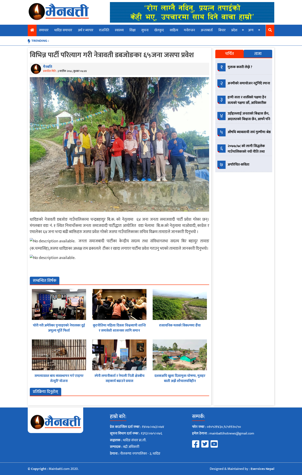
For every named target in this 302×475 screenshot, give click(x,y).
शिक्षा (132, 30)
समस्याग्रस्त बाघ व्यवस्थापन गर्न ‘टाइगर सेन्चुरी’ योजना (59, 378)
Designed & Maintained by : (242, 469)
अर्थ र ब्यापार (85, 30)
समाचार (43, 30)
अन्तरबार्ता (207, 30)
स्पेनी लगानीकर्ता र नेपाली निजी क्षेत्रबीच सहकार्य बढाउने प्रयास (119, 378)
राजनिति (104, 30)
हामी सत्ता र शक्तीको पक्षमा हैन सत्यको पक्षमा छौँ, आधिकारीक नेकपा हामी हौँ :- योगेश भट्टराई (247, 102)
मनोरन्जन (189, 30)
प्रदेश (234, 30)
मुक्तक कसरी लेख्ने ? (240, 67)
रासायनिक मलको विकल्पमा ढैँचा (180, 325)
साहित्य (174, 30)
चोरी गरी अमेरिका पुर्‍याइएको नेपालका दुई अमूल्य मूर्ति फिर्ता (59, 328)
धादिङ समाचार (63, 30)
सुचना (145, 30)
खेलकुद (159, 30)
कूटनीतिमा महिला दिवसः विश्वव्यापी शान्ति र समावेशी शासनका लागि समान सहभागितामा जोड (119, 331)
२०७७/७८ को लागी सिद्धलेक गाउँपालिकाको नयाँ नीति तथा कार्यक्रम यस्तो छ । (246, 151)
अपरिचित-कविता (238, 164)
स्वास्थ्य (119, 30)
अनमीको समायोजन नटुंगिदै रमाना (249, 83)
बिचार (222, 30)
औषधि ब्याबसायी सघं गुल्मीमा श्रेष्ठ (249, 132)
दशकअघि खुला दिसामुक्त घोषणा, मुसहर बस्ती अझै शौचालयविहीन (179, 378)
